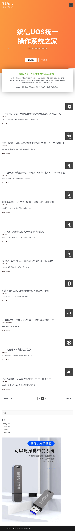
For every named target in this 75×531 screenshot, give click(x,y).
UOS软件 (4, 175)
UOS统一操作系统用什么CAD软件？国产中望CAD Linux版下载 (33, 172)
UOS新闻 (4, 116)
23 (39, 398)
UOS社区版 (5, 429)
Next (68, 398)
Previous (8, 398)
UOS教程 (9, 323)
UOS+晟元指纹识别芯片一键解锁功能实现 (23, 231)
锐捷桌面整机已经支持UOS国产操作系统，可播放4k (28, 202)
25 (45, 398)
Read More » (6, 124)
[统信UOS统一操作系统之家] (8, 4)
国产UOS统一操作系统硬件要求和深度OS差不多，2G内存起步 (33, 143)
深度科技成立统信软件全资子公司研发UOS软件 (25, 290)
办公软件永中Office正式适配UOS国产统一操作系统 (27, 261)
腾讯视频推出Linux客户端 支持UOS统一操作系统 (26, 379)
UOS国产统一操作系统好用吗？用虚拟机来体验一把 (28, 320)
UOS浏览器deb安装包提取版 (16, 349)
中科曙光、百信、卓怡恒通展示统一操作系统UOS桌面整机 (31, 113)
